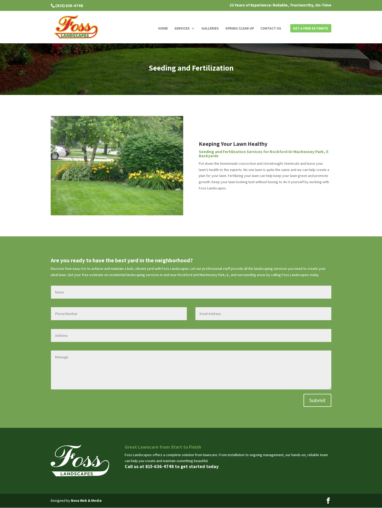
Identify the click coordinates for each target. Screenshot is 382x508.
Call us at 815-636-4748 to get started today (172, 466)
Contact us (270, 28)
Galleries (210, 28)
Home (163, 28)
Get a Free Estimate (310, 28)
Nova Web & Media (86, 500)
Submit (317, 400)
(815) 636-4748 (69, 5)
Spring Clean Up (239, 28)
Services (182, 28)
